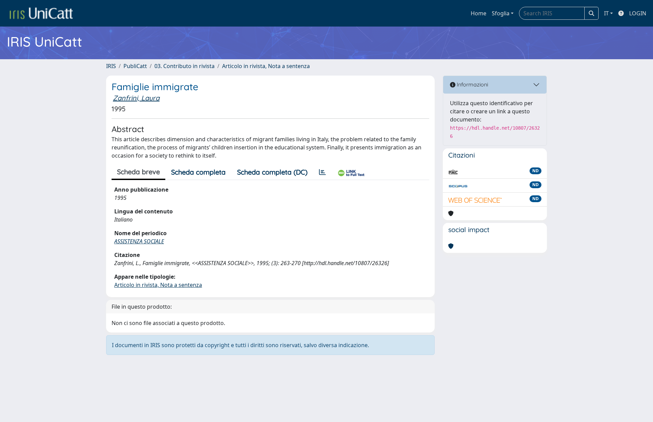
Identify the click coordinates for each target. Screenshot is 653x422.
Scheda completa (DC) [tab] (272, 172)
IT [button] (606, 13)
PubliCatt (135, 66)
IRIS (111, 66)
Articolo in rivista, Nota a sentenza (266, 66)
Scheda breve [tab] (138, 171)
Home (478, 13)
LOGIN (637, 13)
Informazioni (471, 84)
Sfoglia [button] (500, 13)
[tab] (322, 172)
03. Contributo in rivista (184, 66)
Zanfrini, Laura (136, 98)
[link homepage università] (41, 13)
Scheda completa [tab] (198, 172)
